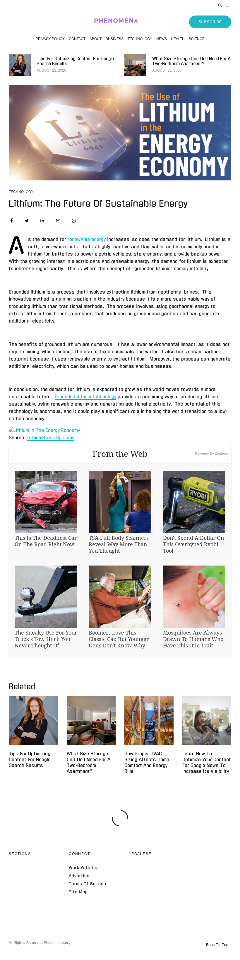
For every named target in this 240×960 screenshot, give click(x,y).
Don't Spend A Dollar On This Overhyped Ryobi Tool (193, 544)
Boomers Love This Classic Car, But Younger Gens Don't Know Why (119, 639)
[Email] (58, 220)
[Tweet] (27, 220)
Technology (140, 39)
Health (178, 39)
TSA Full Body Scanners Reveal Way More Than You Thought (119, 544)
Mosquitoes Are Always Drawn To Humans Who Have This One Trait (193, 639)
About (96, 39)
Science (197, 39)
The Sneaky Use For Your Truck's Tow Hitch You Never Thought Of (46, 639)
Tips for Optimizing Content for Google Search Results (75, 61)
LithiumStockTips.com (50, 437)
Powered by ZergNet (211, 453)
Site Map (78, 892)
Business (115, 39)
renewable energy (87, 239)
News (161, 39)
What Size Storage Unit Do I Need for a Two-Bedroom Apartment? (191, 61)
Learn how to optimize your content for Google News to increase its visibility (206, 762)
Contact (77, 39)
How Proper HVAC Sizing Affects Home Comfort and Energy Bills (146, 762)
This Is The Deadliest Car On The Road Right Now (46, 541)
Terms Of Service (87, 884)
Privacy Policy (50, 39)
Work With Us (83, 868)
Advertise (79, 876)
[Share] (11, 220)
